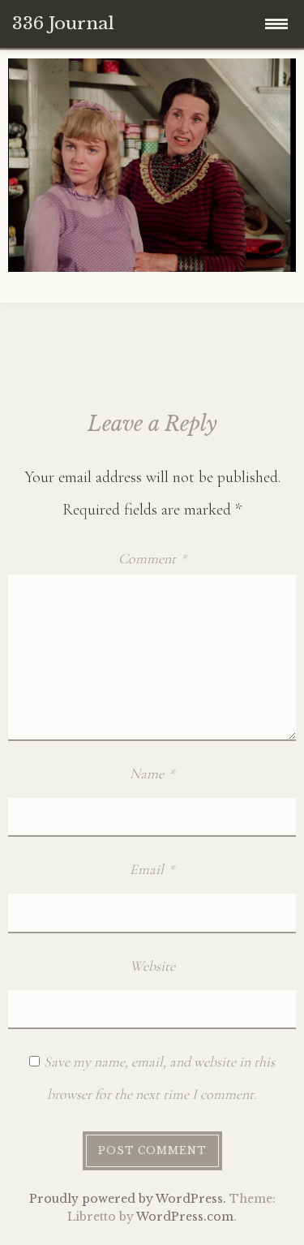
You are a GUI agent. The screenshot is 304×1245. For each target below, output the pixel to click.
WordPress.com (184, 1216)
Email (152, 869)
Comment (152, 558)
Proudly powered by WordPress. (127, 1198)
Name (152, 773)
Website (152, 966)
